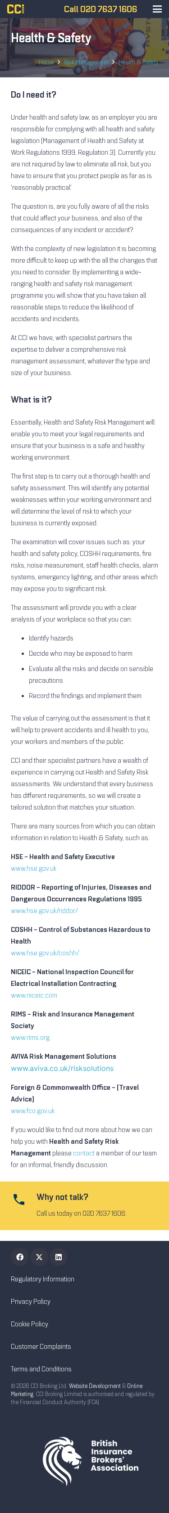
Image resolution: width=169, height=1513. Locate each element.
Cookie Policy (29, 1324)
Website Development (95, 1386)
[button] (157, 8)
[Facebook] (20, 1257)
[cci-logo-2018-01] (15, 8)
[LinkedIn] (59, 1257)
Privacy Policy (30, 1302)
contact (84, 1153)
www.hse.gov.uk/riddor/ (44, 911)
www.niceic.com (34, 995)
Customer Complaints (41, 1347)
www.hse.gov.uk (33, 868)
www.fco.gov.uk (33, 1111)
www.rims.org (30, 1038)
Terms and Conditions (41, 1369)
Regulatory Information (42, 1279)
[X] (39, 1257)
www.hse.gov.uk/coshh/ (45, 953)
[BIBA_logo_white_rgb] (84, 1461)
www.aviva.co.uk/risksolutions (62, 1068)
